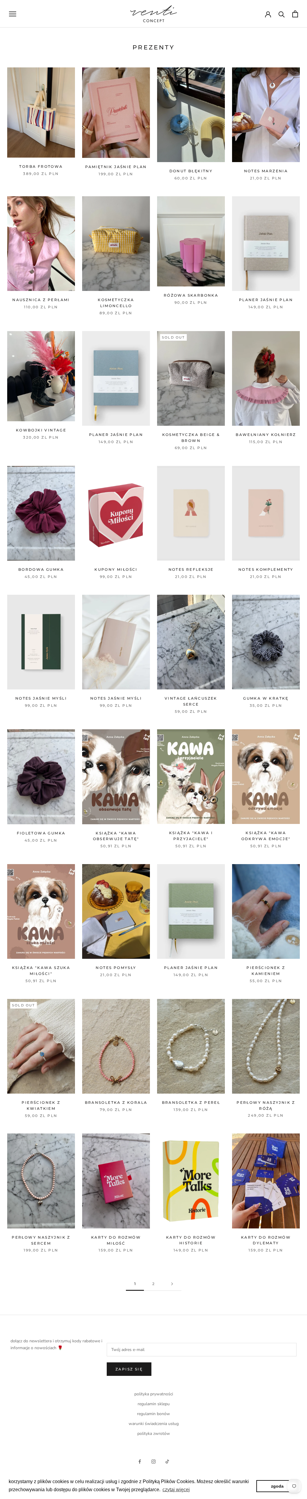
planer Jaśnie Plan (266, 300)
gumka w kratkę (266, 698)
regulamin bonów (153, 1414)
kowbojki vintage (41, 430)
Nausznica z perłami (41, 300)
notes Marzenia (266, 171)
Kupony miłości (116, 569)
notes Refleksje (191, 569)
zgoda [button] (277, 1486)
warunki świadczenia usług (154, 1423)
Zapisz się (129, 1369)
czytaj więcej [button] (176, 1489)
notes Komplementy (266, 569)
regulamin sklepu (154, 1404)
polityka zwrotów (153, 1433)
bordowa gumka (41, 569)
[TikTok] (167, 1461)
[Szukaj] (282, 14)
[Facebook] (140, 1461)
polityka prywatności (153, 1394)
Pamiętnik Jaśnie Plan (116, 166)
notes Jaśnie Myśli (41, 698)
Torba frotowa (41, 166)
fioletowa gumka (41, 833)
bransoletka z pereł (191, 1102)
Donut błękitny (191, 171)
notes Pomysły (116, 967)
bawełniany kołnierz (266, 434)
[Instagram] (153, 1461)
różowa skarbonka (191, 295)
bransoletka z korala (116, 1102)
